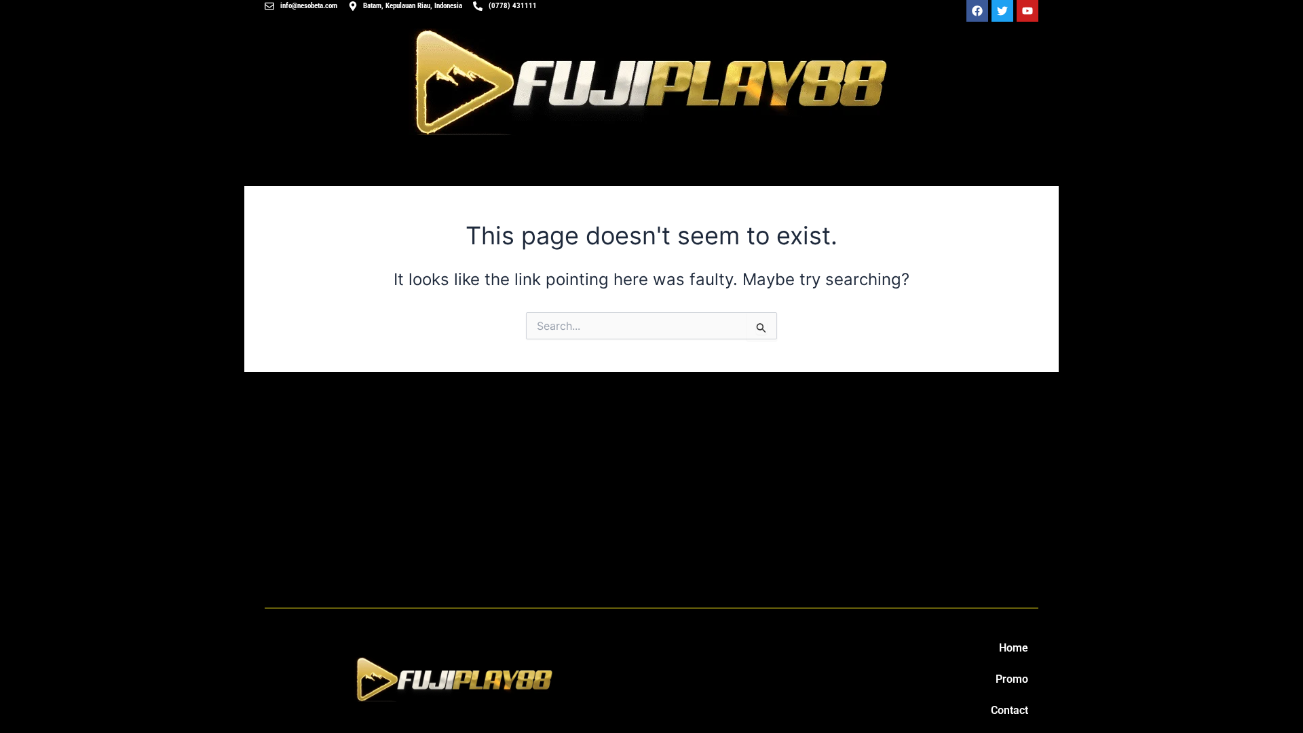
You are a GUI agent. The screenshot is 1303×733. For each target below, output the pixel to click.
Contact (1009, 710)
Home (1013, 647)
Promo (1012, 679)
